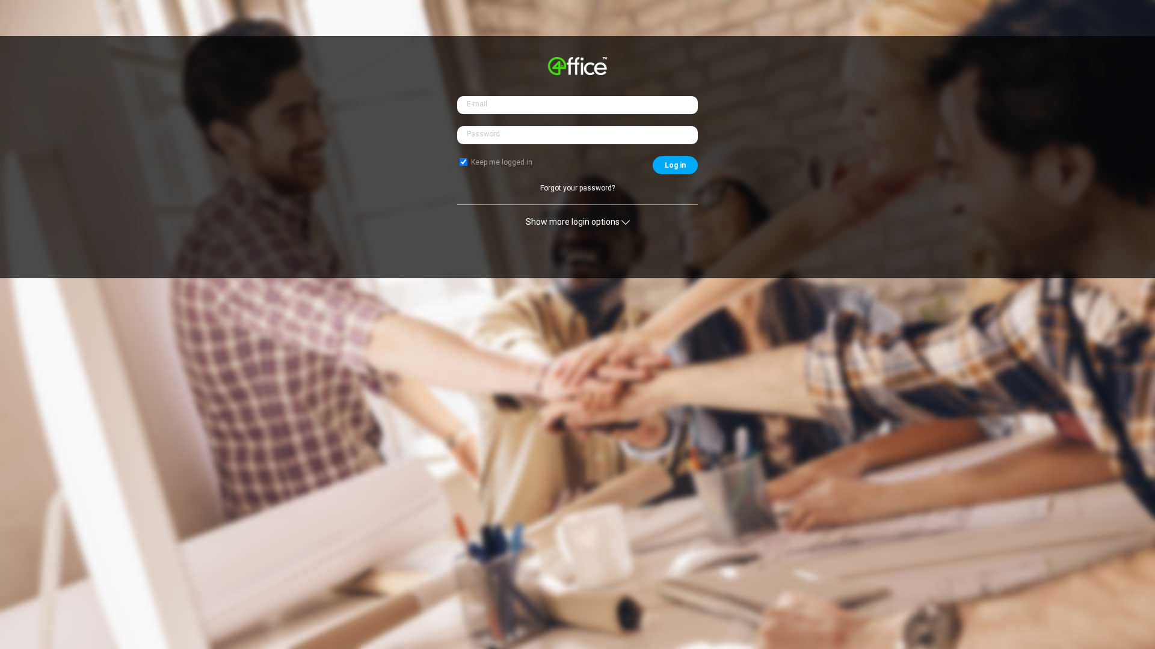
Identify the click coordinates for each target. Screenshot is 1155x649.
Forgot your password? (577, 188)
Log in (675, 165)
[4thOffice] (577, 72)
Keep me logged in (501, 162)
